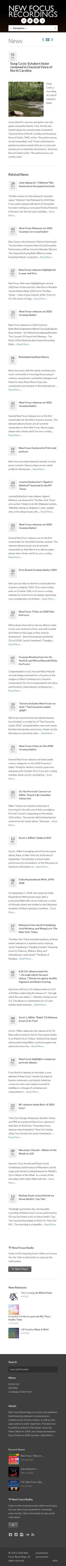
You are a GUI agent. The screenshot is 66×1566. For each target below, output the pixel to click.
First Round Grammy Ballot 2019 (38, 569)
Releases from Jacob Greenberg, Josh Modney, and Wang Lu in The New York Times (38, 928)
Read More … (47, 257)
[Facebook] (24, 20)
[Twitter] (30, 20)
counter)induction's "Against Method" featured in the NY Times (36, 485)
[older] (43, 39)
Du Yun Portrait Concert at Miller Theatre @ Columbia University (35, 795)
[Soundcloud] (42, 20)
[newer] (52, 39)
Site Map (13, 1387)
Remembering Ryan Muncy (34, 356)
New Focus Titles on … (32, 1455)
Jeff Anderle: (35, 1329)
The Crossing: (36, 1292)
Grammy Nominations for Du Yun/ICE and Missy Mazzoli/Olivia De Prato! (38, 660)
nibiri (55, 1560)
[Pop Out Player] (13, 1525)
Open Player (21, 1269)
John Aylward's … (29, 1468)
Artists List (13, 1384)
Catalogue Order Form (20, 1391)
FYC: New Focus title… (32, 1482)
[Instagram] (36, 20)
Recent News (16, 1449)
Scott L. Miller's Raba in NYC (35, 837)
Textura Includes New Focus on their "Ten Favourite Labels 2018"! (37, 707)
